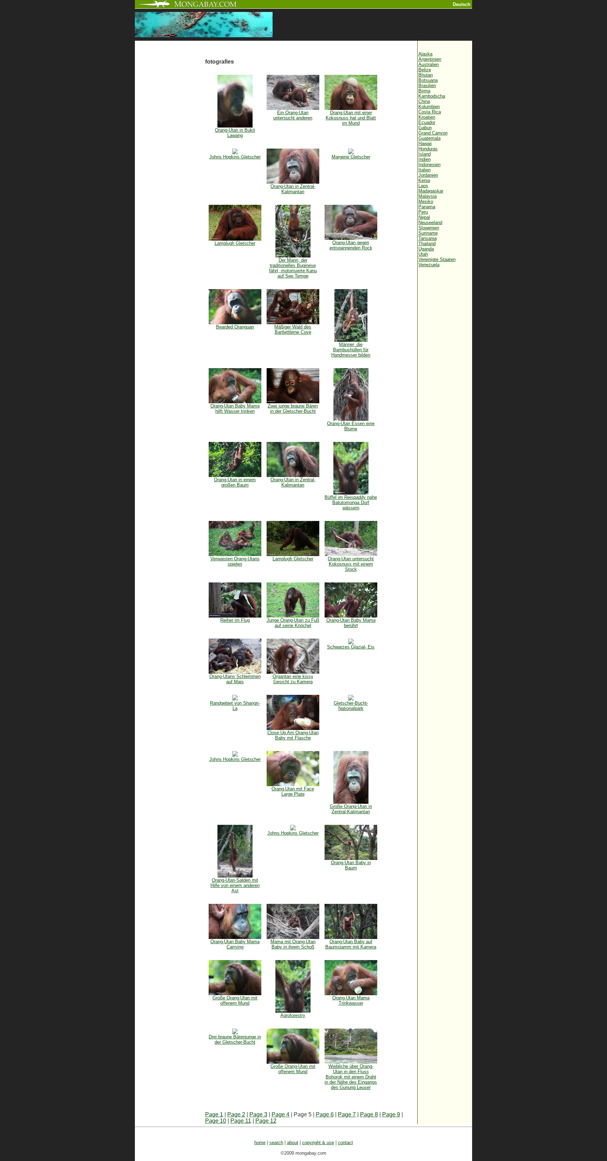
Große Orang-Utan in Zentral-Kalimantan (351, 809)
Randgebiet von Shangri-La (235, 705)
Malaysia (427, 196)
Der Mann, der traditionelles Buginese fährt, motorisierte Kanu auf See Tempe (293, 268)
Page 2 (236, 1114)
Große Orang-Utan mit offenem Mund (235, 1000)
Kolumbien (429, 106)
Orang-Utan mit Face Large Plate (293, 791)
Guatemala (429, 138)
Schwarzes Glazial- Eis (350, 647)
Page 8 (369, 1114)
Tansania (427, 238)
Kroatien (426, 117)
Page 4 (280, 1114)
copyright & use (318, 1142)
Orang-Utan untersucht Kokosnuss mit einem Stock (351, 564)
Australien (428, 64)
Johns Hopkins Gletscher (235, 156)
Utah (423, 254)
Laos (423, 185)
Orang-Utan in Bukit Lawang (235, 133)
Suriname (428, 233)
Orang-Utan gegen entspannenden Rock (350, 245)
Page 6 (325, 1114)
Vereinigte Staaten (437, 259)
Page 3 (258, 1114)
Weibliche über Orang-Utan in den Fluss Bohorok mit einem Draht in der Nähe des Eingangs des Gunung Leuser (351, 1077)
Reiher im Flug (235, 620)
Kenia (424, 180)
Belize (424, 69)
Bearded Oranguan (235, 327)
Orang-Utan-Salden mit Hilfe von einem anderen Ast (235, 885)
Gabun (425, 127)
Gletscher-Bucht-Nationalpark (351, 705)
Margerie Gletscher (351, 156)
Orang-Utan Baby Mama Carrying (235, 944)
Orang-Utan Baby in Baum (351, 865)
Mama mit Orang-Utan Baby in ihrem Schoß (292, 944)
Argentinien (429, 59)
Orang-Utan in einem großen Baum (235, 482)
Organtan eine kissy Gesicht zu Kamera (293, 679)
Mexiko (425, 201)
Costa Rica (429, 112)
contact (345, 1142)
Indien (424, 159)
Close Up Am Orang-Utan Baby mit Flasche (293, 735)
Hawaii (425, 143)
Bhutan (425, 75)
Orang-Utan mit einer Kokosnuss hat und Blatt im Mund (351, 118)
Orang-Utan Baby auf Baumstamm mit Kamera (350, 944)
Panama (426, 206)
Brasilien (427, 85)
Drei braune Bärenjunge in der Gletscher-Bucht (235, 1039)
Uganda (426, 249)
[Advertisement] (170, 158)
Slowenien (428, 227)
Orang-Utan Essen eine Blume (350, 426)
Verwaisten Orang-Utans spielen (235, 561)
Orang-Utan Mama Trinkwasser (351, 1000)
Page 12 (265, 1121)
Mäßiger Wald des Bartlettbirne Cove (292, 329)
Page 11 (240, 1121)
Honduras (428, 148)
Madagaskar (430, 191)
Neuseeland (430, 222)
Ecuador (426, 122)
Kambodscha (431, 96)
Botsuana (428, 80)
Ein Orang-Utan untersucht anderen (292, 115)
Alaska (425, 54)
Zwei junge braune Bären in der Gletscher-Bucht (293, 408)
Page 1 (214, 1114)
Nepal (424, 217)
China (424, 101)
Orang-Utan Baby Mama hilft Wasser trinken (235, 408)
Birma (424, 90)
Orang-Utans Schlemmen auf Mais (235, 679)
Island (424, 154)
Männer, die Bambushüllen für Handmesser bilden (350, 350)
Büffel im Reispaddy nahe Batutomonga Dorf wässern (351, 502)
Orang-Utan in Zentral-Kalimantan (292, 189)
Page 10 (215, 1121)
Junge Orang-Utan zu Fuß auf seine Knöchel (293, 623)
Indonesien (429, 164)
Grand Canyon (433, 133)
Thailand (427, 243)
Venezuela (428, 264)
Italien (424, 169)
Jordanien (428, 175)
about (292, 1142)
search (276, 1142)
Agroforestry (292, 1015)
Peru (423, 212)
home (260, 1142)
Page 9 (391, 1114)
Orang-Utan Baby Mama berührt (351, 623)
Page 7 (347, 1114)
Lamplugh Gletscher (235, 243)
